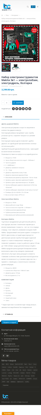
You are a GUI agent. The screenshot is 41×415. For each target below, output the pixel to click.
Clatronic (4, 367)
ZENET (3, 381)
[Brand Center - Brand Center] (6, 6)
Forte (27, 367)
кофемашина (20, 381)
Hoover (8, 370)
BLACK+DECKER (19, 364)
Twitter (16, 108)
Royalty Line (16, 376)
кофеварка (13, 381)
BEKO (7, 364)
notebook (22, 373)
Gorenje (31, 367)
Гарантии (5, 385)
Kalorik (24, 370)
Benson (12, 364)
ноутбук (27, 381)
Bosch (25, 364)
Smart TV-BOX (5, 378)
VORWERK (28, 378)
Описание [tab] (8, 117)
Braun (30, 364)
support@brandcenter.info (11, 346)
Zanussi (35, 378)
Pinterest (23, 108)
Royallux (10, 376)
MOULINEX (16, 373)
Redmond (4, 376)
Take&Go (15, 378)
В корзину (19, 103)
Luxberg (10, 373)
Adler (3, 364)
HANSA (3, 370)
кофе (8, 381)
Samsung (27, 376)
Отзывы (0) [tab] (9, 314)
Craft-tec (10, 367)
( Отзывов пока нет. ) (15, 86)
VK (29, 108)
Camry (34, 364)
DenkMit (15, 367)
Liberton (35, 370)
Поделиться (5, 109)
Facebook (13, 108)
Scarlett (32, 376)
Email (26, 108)
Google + (20, 108)
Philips (33, 373)
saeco (22, 376)
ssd (11, 378)
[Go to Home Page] (2, 15)
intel (13, 370)
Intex (17, 370)
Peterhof (28, 373)
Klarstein (30, 370)
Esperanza (21, 367)
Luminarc (4, 373)
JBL (20, 370)
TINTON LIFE (22, 378)
